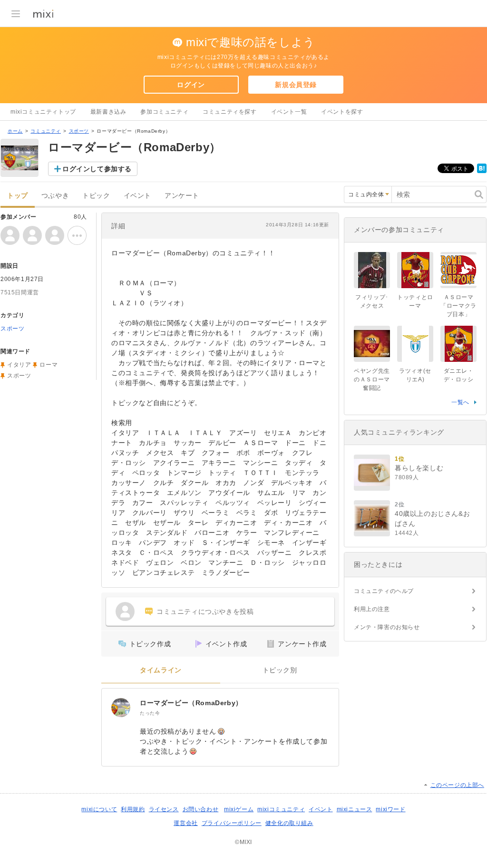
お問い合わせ (201, 809)
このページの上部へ (457, 785)
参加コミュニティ (164, 111)
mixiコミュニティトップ (43, 111)
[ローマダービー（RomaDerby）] (120, 707)
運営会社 (185, 823)
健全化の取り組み (289, 823)
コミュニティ (45, 131)
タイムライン (161, 670)
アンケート (182, 195)
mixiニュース (354, 809)
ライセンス (164, 809)
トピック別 (280, 670)
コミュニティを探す (229, 111)
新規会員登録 (296, 84)
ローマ (48, 364)
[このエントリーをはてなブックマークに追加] (482, 171)
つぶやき (55, 195)
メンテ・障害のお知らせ (387, 627)
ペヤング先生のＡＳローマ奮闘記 (372, 379)
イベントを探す (342, 111)
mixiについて (99, 809)
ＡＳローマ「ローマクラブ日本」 (458, 306)
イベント (137, 195)
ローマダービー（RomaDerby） (194, 703)
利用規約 (133, 809)
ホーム (15, 131)
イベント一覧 (289, 111)
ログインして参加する (97, 169)
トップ (17, 195)
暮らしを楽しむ (419, 468)
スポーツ (79, 131)
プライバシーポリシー (232, 823)
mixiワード (390, 809)
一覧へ (460, 402)
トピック (96, 195)
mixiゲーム (238, 809)
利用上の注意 (372, 609)
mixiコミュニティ (281, 809)
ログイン (191, 84)
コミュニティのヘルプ (384, 591)
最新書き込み (108, 111)
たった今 (150, 713)
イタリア (19, 364)
